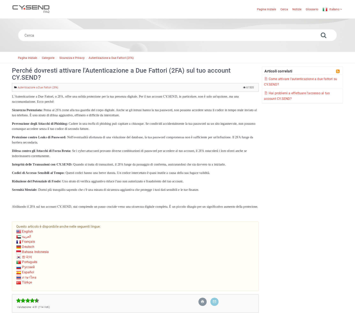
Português (29, 262)
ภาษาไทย (28, 277)
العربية (26, 236)
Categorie (48, 57)
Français (28, 242)
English (27, 231)
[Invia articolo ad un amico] (214, 302)
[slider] (27, 300)
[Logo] (31, 9)
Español (27, 272)
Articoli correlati (278, 71)
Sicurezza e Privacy (72, 57)
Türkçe (26, 282)
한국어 (26, 257)
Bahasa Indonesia (35, 252)
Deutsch (27, 247)
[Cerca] (323, 35)
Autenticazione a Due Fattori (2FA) (111, 57)
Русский (28, 267)
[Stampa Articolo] (202, 302)
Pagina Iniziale (27, 57)
